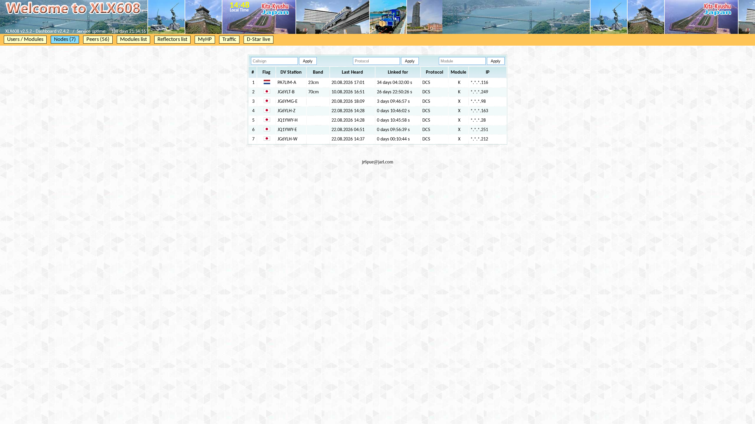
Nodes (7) (65, 39)
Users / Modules (25, 39)
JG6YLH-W (287, 139)
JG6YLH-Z (287, 111)
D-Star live (258, 39)
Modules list (133, 39)
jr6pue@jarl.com (377, 161)
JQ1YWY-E (287, 129)
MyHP (205, 39)
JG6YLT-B (286, 92)
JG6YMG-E (288, 101)
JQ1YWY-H (288, 120)
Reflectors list (172, 39)
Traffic (229, 39)
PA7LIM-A (287, 82)
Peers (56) (97, 39)
